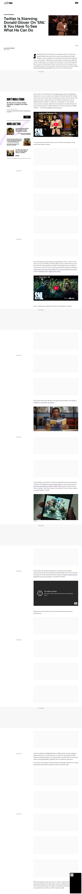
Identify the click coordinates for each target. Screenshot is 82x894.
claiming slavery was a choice (68, 269)
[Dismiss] (80, 874)
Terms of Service (26, 111)
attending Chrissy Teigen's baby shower (49, 271)
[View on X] (56, 156)
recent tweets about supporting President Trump (47, 269)
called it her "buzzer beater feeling (52, 484)
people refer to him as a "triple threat (65, 94)
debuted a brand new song (54, 107)
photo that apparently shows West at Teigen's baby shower (49, 486)
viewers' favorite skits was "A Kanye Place (51, 261)
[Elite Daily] (8, 3)
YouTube (76, 45)
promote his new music (66, 759)
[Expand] (71, 874)
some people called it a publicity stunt (48, 759)
